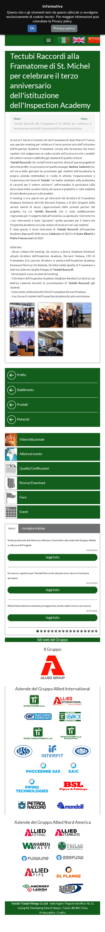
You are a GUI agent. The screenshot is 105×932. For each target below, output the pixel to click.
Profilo (21, 375)
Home (17, 118)
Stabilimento (25, 390)
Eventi (24, 512)
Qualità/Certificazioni (34, 468)
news (11, 528)
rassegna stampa (33, 528)
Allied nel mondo (31, 454)
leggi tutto (52, 557)
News (84, 118)
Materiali (23, 419)
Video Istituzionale (32, 439)
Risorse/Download (32, 483)
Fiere (23, 497)
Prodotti (22, 405)
